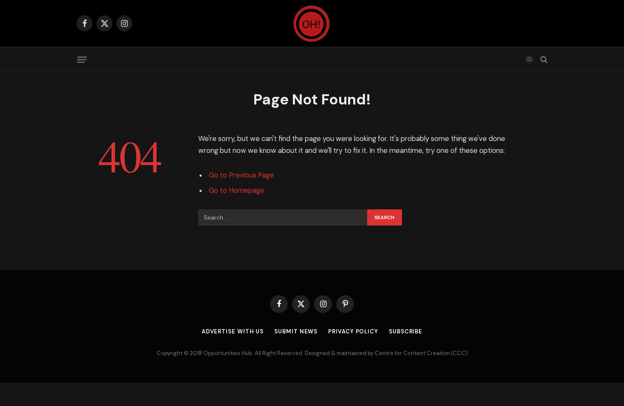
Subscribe (405, 331)
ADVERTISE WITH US (233, 331)
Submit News (296, 331)
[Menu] (82, 59)
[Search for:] (283, 217)
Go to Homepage (236, 190)
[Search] (543, 59)
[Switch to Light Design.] (529, 59)
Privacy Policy (353, 331)
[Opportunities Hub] (312, 23)
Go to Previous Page (241, 175)
